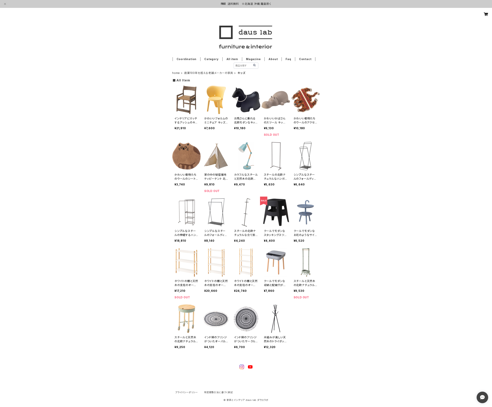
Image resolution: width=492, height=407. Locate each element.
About (273, 59)
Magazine (253, 59)
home (176, 72)
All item (232, 59)
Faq (288, 59)
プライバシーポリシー (186, 392)
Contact (305, 59)
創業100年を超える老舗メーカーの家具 (208, 72)
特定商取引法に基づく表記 (218, 392)
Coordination (187, 59)
